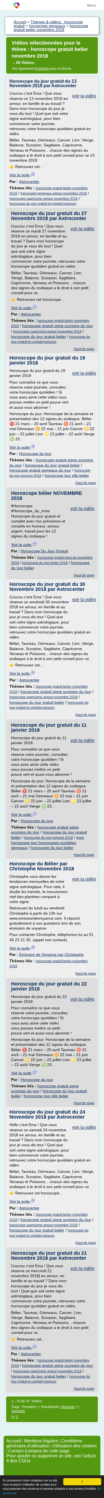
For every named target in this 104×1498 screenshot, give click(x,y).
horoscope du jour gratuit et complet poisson (42, 204)
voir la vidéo (84, 96)
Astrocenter (29, 181)
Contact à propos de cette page (39, 1450)
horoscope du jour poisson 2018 (48, 838)
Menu (91, 5)
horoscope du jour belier (52, 847)
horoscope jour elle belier (67, 475)
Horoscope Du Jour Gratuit (44, 551)
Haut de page (84, 349)
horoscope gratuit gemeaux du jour (40, 470)
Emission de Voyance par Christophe (51, 954)
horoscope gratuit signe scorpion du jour (57, 326)
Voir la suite (20, 175)
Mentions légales (41, 1441)
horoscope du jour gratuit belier (38, 336)
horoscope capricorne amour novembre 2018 (43, 199)
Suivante (68, 1407)
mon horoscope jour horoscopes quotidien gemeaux (47, 842)
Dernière (18, 1411)
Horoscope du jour (35, 453)
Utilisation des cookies (74, 1445)
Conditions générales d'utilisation (44, 1443)
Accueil (13, 1441)
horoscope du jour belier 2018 (45, 563)
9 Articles (42, 69)
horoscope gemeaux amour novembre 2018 (54, 193)
